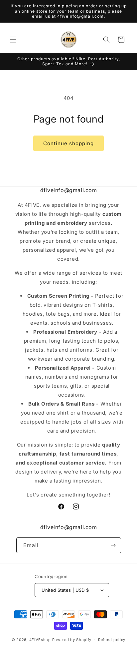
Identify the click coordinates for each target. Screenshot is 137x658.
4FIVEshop (40, 639)
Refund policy (111, 639)
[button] (13, 39)
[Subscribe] (113, 545)
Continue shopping (68, 143)
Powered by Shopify (72, 639)
